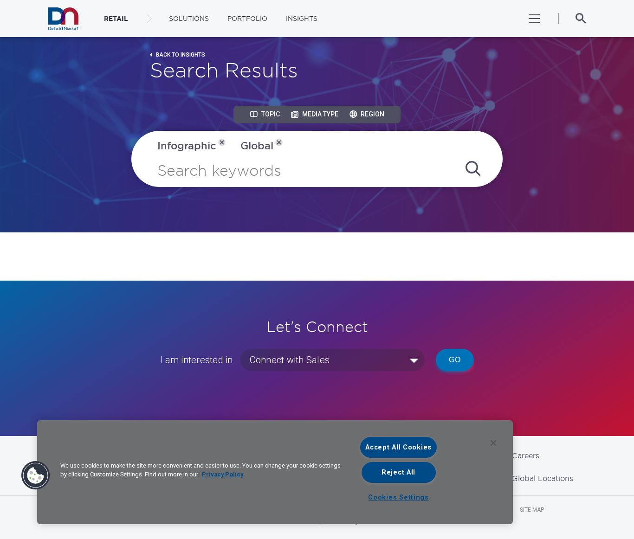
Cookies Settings (398, 497)
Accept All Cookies (398, 447)
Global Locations (542, 478)
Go (455, 360)
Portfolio (247, 18)
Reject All (398, 472)
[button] (36, 475)
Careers (525, 455)
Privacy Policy (222, 474)
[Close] (493, 443)
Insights (301, 18)
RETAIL (116, 18)
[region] (275, 472)
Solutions (189, 18)
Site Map (532, 510)
